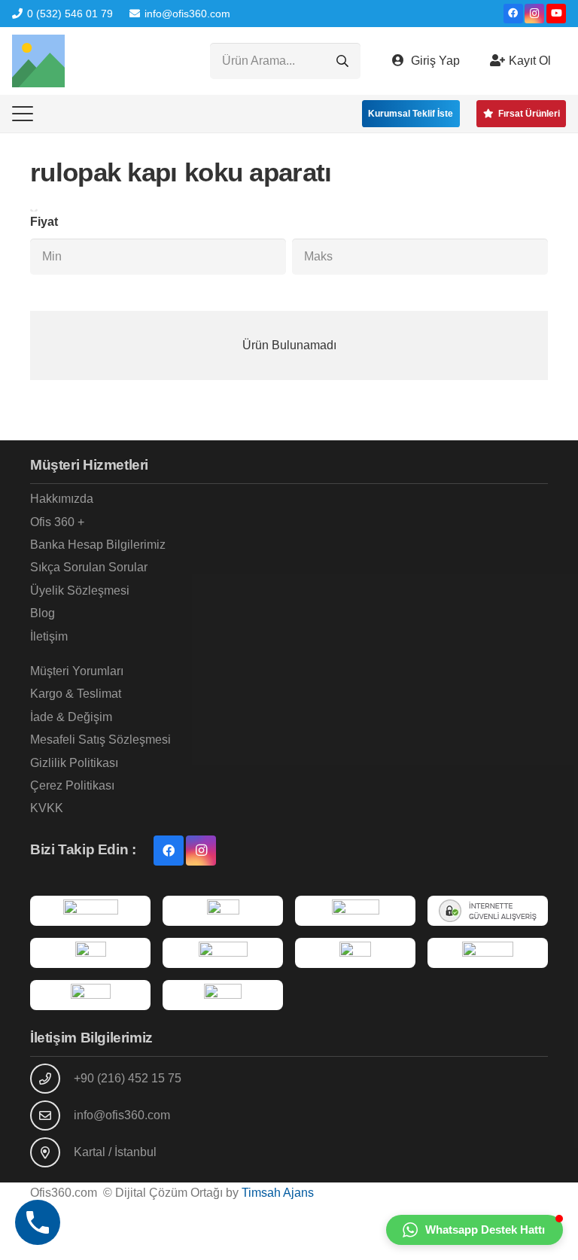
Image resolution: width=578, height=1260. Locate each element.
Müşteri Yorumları (76, 671)
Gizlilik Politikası (74, 762)
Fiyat (44, 221)
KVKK (46, 808)
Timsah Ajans (278, 1192)
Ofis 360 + (57, 522)
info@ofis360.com (122, 1115)
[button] (22, 113)
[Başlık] (38, 61)
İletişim (49, 636)
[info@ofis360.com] (52, 1115)
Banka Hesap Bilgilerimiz (98, 544)
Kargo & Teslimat (75, 693)
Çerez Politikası (72, 785)
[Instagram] (534, 13)
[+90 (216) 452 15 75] (52, 1079)
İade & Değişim (71, 717)
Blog (42, 613)
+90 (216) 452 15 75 (127, 1078)
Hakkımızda (61, 498)
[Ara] (342, 61)
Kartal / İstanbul (115, 1152)
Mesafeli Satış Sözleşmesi (100, 739)
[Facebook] (513, 13)
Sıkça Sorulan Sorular (89, 567)
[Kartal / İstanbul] (52, 1152)
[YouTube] (556, 13)
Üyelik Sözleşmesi (79, 590)
